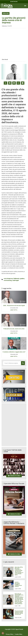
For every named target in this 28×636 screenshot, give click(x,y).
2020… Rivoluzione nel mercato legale (14, 305)
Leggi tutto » (14, 310)
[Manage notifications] (3, 633)
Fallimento (16, 278)
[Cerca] (23, 363)
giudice (22, 278)
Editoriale (6, 13)
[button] (5, 83)
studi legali (15, 280)
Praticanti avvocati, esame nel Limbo (14, 329)
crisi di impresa (8, 278)
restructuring (8, 280)
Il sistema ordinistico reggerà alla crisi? (14, 352)
